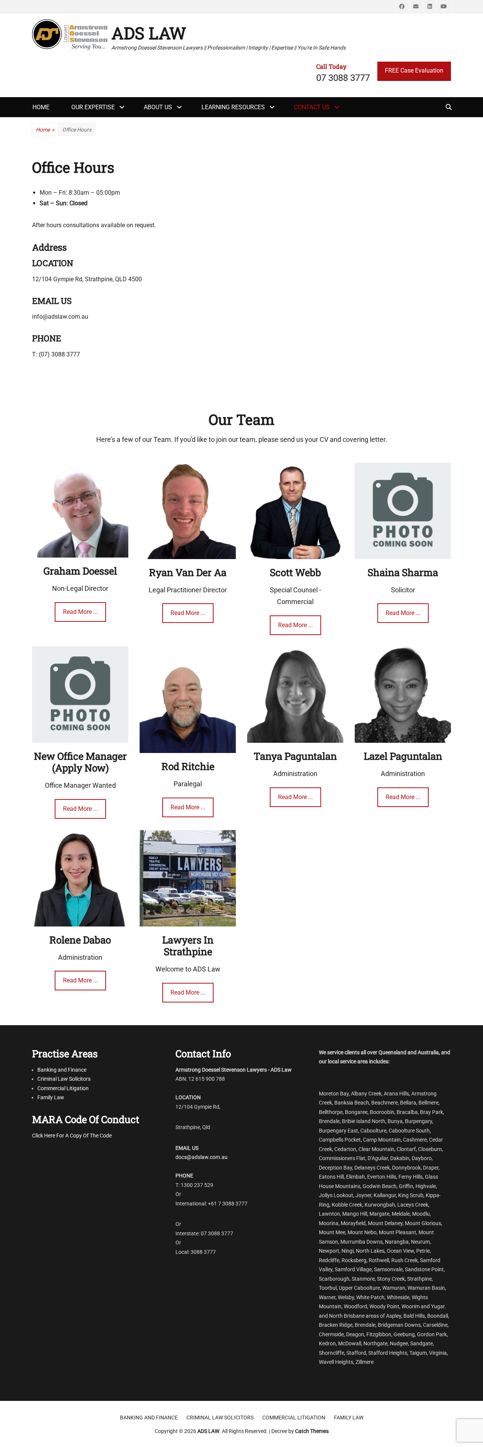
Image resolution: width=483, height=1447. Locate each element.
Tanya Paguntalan (295, 756)
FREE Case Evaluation (414, 70)
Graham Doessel (80, 570)
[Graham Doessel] (80, 509)
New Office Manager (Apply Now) (80, 762)
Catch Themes (312, 1431)
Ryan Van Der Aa (187, 572)
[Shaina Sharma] (403, 510)
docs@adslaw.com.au (201, 1157)
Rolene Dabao (80, 939)
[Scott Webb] (295, 510)
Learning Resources (233, 107)
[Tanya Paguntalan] (295, 694)
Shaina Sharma (403, 572)
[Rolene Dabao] (80, 878)
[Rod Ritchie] (188, 699)
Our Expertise (93, 107)
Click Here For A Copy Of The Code (72, 1136)
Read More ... (80, 611)
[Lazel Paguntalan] (403, 694)
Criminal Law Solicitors (64, 1079)
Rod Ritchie (188, 766)
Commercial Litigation (63, 1088)
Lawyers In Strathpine (188, 945)
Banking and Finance (61, 1070)
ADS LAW (148, 33)
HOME (40, 107)
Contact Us (312, 107)
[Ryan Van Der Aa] (188, 510)
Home (45, 130)
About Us (158, 107)
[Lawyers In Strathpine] (188, 878)
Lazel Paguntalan (403, 756)
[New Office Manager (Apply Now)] (80, 694)
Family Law (50, 1097)
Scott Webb (295, 572)
